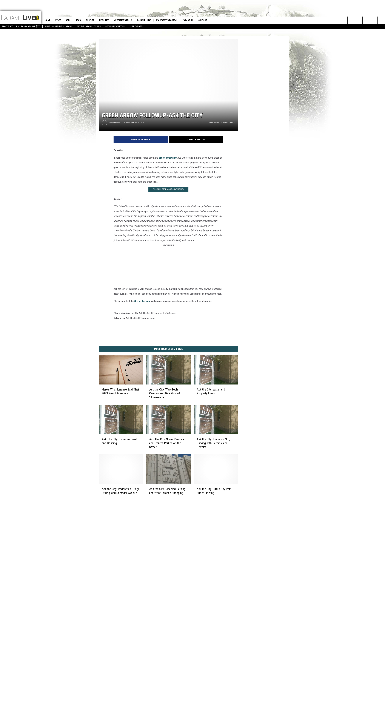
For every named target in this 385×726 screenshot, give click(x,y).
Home (47, 20)
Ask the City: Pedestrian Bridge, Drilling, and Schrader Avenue (121, 491)
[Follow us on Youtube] (381, 20)
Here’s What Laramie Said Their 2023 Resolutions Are (121, 391)
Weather (90, 20)
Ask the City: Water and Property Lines (211, 391)
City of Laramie (142, 301)
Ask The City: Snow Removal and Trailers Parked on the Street (166, 443)
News (78, 20)
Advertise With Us (123, 20)
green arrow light (168, 157)
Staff (58, 20)
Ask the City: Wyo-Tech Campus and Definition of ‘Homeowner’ (164, 393)
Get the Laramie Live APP (89, 26)
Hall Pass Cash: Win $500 (28, 26)
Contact (202, 20)
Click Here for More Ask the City (168, 189)
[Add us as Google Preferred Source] (358, 20)
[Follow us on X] (373, 20)
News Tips (104, 20)
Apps (68, 20)
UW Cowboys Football (167, 20)
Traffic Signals (169, 313)
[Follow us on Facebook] (366, 20)
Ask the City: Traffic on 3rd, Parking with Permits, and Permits (213, 443)
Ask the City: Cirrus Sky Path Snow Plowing (214, 491)
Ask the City (132, 313)
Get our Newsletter (115, 26)
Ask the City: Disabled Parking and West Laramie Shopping (167, 491)
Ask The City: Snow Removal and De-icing (119, 441)
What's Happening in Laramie (58, 26)
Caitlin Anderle (114, 123)
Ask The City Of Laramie (150, 313)
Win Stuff (188, 20)
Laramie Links (144, 20)
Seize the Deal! (136, 26)
